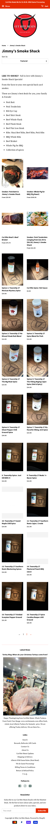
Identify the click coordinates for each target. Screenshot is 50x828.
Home (4, 45)
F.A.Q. (25, 774)
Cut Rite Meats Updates (25, 753)
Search (25, 740)
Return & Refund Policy (25, 770)
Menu (7, 6)
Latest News (25, 650)
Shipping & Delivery (25, 757)
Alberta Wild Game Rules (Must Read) (25, 760)
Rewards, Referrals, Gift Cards (25, 743)
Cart (46, 6)
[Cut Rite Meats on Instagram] (25, 786)
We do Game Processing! (25, 763)
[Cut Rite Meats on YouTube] (30, 786)
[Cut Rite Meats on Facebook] (19, 786)
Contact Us (25, 746)
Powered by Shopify (37, 818)
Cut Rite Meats (24, 818)
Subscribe (42, 810)
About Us (25, 750)
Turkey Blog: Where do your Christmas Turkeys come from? (25, 654)
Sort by (5, 56)
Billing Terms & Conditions (25, 767)
